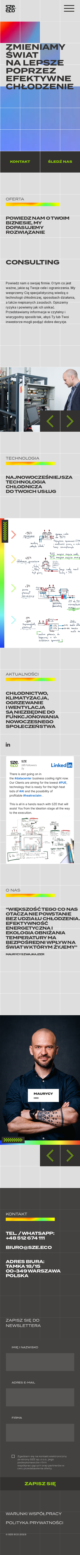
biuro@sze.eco (29, 1247)
